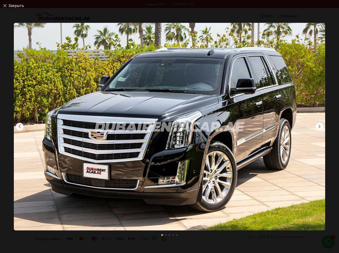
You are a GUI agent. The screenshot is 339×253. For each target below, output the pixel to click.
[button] (319, 127)
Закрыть (16, 5)
